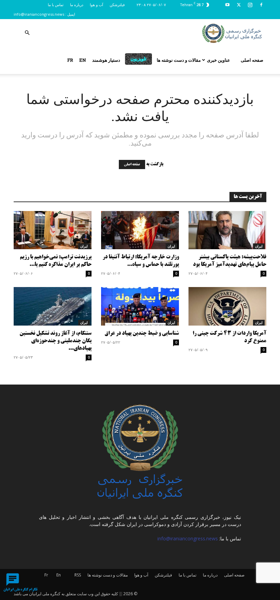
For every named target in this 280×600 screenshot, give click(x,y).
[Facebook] (261, 5)
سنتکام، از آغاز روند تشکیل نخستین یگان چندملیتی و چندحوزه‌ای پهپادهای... (55, 341)
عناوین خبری (218, 60)
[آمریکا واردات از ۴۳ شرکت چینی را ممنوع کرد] (227, 306)
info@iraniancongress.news (39, 14)
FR (70, 60)
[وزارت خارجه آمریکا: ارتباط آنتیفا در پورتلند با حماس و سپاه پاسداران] (140, 230)
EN (82, 60)
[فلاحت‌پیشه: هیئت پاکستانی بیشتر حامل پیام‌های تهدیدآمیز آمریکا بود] (227, 230)
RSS (77, 575)
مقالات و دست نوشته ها (179, 60)
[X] (239, 5)
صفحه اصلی (252, 60)
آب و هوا (96, 4)
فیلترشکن (117, 4)
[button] (27, 33)
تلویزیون (138, 59)
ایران (84, 246)
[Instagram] (250, 5)
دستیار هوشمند (106, 60)
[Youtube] (227, 5)
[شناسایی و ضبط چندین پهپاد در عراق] (140, 306)
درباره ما (76, 4)
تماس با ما (56, 4)
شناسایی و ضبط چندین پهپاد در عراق (141, 333)
